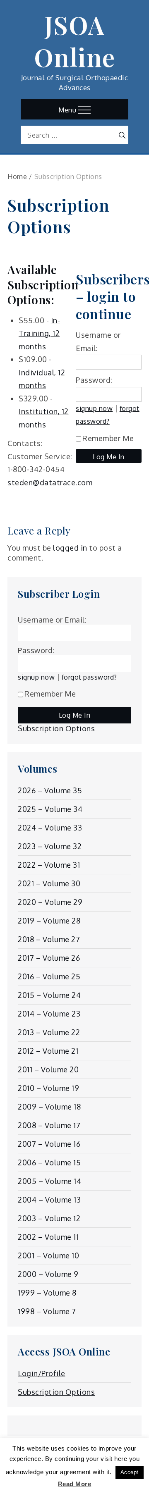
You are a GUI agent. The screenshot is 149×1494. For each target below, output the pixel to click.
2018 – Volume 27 (49, 939)
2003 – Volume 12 (49, 1218)
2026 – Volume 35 (50, 790)
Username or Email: (52, 619)
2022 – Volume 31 (49, 864)
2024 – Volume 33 (50, 827)
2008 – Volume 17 (49, 1125)
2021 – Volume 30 (49, 883)
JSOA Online (74, 40)
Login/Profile (41, 1373)
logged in (70, 547)
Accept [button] (129, 1472)
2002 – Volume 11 (48, 1236)
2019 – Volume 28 (49, 920)
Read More (74, 1483)
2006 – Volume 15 (49, 1162)
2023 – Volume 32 (50, 846)
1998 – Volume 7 (47, 1311)
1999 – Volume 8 (47, 1292)
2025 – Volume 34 (50, 809)
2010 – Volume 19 (48, 1088)
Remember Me (108, 438)
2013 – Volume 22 (49, 1032)
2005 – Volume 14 (49, 1181)
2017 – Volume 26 (49, 957)
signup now (94, 408)
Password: (94, 379)
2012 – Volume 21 (48, 1050)
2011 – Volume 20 (48, 1069)
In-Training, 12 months (39, 333)
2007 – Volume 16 (49, 1143)
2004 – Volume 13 (49, 1199)
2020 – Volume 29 (50, 902)
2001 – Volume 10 (48, 1255)
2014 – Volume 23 (49, 1013)
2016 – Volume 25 (49, 976)
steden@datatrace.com (49, 482)
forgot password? (89, 677)
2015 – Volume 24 (49, 995)
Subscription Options (56, 728)
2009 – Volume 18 (49, 1106)
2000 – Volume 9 (48, 1274)
